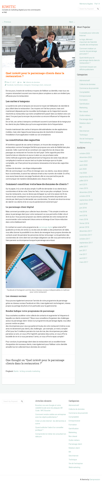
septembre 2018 (86, 200)
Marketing (83, 108)
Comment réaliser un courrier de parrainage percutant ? (88, 51)
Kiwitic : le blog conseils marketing (27, 371)
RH (80, 127)
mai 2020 (83, 173)
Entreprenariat (85, 96)
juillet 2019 (83, 181)
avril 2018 (83, 216)
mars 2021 (83, 161)
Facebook (10, 85)
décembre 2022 (85, 157)
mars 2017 (83, 262)
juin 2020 (83, 169)
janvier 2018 (84, 227)
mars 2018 (83, 219)
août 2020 (83, 165)
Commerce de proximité (89, 88)
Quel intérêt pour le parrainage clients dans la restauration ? (89, 60)
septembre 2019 (86, 177)
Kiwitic (9, 7)
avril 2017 (83, 258)
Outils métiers (84, 115)
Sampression (95, 479)
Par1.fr (97, 4)
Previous (6, 22)
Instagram (27, 85)
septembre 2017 (86, 243)
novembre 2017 (85, 235)
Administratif (84, 80)
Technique (83, 135)
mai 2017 (83, 254)
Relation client (85, 123)
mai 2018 (83, 212)
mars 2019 (83, 188)
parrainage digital (45, 227)
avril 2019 (83, 184)
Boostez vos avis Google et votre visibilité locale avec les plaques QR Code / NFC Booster (49, 408)
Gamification (18, 85)
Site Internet (84, 131)
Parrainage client (37, 85)
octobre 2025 (84, 153)
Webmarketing (85, 143)
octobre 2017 (84, 239)
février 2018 (84, 223)
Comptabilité (84, 92)
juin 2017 (83, 250)
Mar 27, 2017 (11, 82)
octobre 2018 (84, 196)
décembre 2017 (85, 231)
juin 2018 (83, 208)
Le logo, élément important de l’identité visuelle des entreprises (88, 42)
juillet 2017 (83, 247)
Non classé (83, 112)
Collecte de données (33, 82)
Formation (83, 100)
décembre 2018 (85, 192)
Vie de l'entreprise (86, 139)
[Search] (98, 8)
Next (72, 22)
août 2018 (83, 204)
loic (20, 82)
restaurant (47, 85)
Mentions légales (86, 4)
